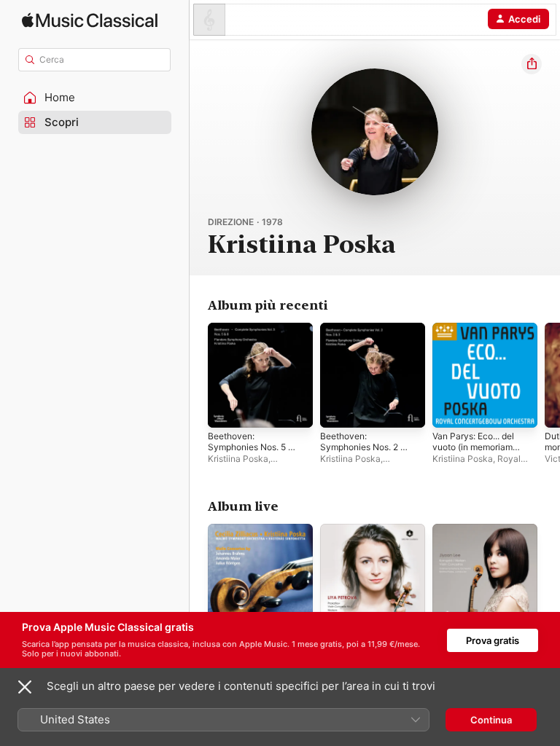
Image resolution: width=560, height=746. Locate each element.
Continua (491, 720)
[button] (95, 98)
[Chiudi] (24, 687)
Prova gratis (492, 640)
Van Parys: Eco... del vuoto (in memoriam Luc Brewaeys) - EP (473, 447)
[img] (90, 20)
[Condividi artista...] (531, 64)
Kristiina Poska (238, 458)
